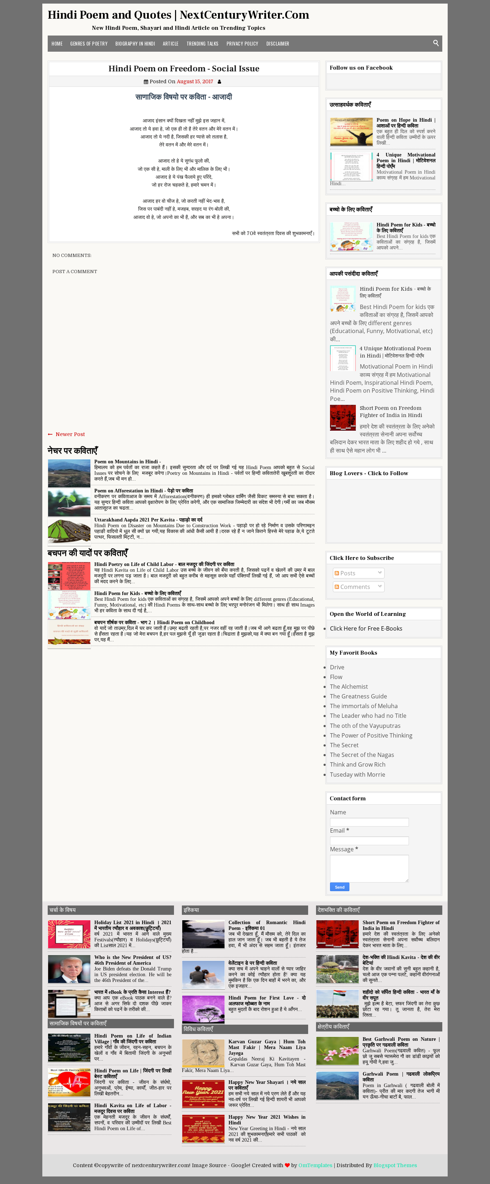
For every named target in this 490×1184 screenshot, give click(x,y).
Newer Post (70, 434)
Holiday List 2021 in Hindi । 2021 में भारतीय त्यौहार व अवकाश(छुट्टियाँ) (132, 925)
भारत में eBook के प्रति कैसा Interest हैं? (132, 992)
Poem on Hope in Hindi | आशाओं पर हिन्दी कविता (406, 122)
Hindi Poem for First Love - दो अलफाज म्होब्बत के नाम (267, 1000)
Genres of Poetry (89, 43)
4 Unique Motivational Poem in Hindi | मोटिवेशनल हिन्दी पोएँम (406, 160)
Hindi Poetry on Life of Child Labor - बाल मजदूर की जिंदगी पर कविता (164, 564)
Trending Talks (203, 43)
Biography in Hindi (135, 43)
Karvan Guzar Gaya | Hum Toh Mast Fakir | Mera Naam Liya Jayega (267, 1047)
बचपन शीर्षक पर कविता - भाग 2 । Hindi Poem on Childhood (154, 622)
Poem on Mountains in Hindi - (127, 461)
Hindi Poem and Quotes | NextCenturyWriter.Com (179, 15)
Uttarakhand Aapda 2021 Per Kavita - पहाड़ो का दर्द (148, 520)
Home (57, 43)
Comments (354, 587)
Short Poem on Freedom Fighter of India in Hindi (391, 411)
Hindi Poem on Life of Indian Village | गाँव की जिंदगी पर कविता (132, 1038)
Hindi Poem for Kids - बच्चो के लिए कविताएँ (137, 593)
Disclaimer (278, 43)
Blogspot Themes (395, 1165)
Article (171, 43)
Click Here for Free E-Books (366, 628)
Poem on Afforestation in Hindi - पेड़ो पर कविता (143, 490)
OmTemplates (315, 1165)
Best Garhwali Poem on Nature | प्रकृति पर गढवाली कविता (401, 1042)
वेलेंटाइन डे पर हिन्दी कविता (252, 963)
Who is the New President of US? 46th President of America (132, 960)
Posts (347, 573)
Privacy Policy (243, 43)
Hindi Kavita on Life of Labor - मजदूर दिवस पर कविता (132, 1108)
